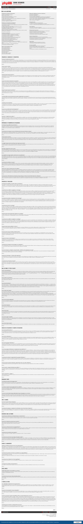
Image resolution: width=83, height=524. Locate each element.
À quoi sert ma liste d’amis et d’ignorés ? (35, 27)
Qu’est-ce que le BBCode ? (6, 47)
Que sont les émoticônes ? (6, 48)
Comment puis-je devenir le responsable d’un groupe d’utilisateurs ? (39, 17)
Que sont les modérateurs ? (33, 15)
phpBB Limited (28, 484)
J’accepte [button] (77, 522)
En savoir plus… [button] (56, 522)
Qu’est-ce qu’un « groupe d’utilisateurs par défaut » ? (37, 19)
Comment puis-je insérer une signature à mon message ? (10, 35)
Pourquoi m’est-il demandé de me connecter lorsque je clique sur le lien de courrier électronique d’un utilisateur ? (14, 30)
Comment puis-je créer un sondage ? (7, 36)
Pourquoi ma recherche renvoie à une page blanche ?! (37, 32)
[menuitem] (7, 7)
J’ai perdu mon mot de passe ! (6, 19)
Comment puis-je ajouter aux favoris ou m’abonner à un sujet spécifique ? (40, 37)
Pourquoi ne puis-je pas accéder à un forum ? (9, 38)
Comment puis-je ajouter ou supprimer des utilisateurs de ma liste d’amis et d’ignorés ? (42, 28)
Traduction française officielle (50, 515)
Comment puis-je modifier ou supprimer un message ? (10, 34)
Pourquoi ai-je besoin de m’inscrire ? (7, 14)
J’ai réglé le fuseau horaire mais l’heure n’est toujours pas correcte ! (12, 26)
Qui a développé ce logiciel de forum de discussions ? (37, 45)
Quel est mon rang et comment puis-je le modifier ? (9, 29)
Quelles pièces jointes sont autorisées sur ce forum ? (37, 42)
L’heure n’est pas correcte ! (6, 25)
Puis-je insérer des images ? (6, 49)
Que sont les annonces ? (5, 51)
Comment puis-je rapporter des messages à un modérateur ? (11, 41)
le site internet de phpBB (29, 151)
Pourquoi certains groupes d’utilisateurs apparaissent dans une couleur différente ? (41, 18)
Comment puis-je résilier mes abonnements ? (36, 39)
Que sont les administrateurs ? (34, 14)
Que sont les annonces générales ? (7, 50)
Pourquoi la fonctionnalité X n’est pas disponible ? (36, 46)
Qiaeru (55, 515)
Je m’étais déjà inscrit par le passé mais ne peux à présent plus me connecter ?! (14, 18)
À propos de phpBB (48, 485)
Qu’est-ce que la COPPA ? (5, 15)
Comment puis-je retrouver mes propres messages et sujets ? (38, 34)
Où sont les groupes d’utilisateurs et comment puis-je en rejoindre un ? (40, 16)
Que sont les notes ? (5, 52)
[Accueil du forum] (7, 3)
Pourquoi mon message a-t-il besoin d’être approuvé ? (10, 43)
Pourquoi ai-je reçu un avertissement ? (7, 40)
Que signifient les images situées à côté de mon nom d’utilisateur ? (12, 27)
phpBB (47, 514)
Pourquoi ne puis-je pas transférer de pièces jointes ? (10, 39)
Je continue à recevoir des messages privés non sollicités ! (38, 23)
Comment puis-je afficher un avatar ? (7, 28)
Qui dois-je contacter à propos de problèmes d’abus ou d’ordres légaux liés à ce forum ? (41, 48)
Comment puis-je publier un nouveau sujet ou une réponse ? (11, 33)
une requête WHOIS (38, 497)
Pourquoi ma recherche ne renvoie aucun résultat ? (37, 31)
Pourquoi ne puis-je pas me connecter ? (8, 17)
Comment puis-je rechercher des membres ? (36, 33)
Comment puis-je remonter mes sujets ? (8, 44)
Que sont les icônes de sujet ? (6, 53)
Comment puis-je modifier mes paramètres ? (8, 23)
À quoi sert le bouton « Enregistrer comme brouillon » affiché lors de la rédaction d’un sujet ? (14, 42)
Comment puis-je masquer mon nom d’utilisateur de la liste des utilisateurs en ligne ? (15, 24)
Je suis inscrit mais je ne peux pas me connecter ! (9, 16)
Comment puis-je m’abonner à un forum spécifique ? (37, 38)
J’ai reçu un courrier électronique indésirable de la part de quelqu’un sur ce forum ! (41, 24)
